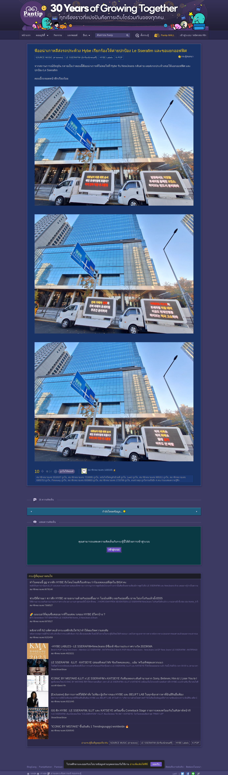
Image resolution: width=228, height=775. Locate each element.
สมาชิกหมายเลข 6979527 (41, 621)
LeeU (129, 477)
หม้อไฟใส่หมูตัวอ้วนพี (110, 477)
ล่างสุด (43, 773)
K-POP (119, 57)
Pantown (58, 767)
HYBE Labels (106, 57)
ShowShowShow (59, 669)
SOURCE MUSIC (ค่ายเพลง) (49, 57)
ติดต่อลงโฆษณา (193, 767)
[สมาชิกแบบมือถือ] (114, 470)
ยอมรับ (156, 764)
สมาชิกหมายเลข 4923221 (62, 653)
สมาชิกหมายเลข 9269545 (62, 730)
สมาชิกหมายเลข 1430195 (100, 470)
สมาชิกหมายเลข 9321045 (62, 701)
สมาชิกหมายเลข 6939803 (80, 480)
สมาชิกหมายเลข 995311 (151, 477)
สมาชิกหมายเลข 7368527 (41, 605)
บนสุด (33, 773)
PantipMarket (45, 767)
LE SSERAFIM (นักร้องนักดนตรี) (81, 57)
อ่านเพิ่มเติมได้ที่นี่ (139, 764)
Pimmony (56, 480)
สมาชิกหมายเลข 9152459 (41, 637)
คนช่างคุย (136, 480)
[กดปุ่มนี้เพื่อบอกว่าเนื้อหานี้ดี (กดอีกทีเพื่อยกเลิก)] (42, 471)
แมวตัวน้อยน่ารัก (58, 685)
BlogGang (31, 767)
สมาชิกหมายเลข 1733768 (111, 480)
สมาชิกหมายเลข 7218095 (80, 477)
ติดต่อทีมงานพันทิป (174, 767)
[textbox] (112, 35)
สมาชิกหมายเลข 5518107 (48, 477)
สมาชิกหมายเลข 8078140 (41, 589)
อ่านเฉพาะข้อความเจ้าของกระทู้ (66, 773)
